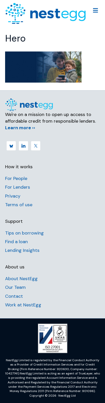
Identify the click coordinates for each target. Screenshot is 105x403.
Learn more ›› (20, 128)
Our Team (15, 287)
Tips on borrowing (24, 233)
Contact (14, 296)
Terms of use (18, 205)
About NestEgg (21, 279)
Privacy (12, 196)
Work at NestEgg (23, 305)
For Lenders (17, 187)
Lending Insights (22, 250)
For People (16, 178)
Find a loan (16, 242)
